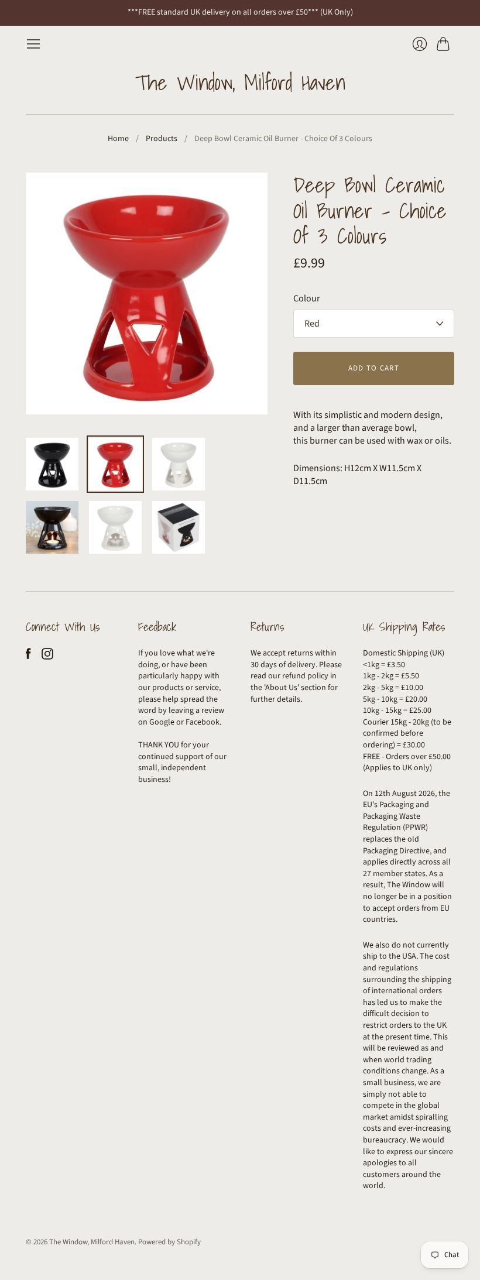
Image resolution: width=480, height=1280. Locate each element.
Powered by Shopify (169, 1242)
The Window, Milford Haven (240, 82)
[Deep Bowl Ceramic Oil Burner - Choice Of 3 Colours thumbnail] (52, 464)
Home (118, 139)
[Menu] (33, 44)
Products (161, 139)
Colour (306, 298)
